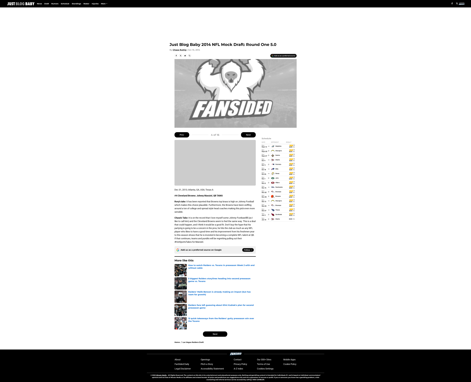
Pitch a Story (207, 364)
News (39, 4)
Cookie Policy (289, 364)
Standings (76, 4)
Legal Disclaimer (183, 368)
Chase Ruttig (179, 50)
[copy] (189, 55)
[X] (457, 3)
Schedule (65, 4)
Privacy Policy (240, 364)
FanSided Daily (182, 364)
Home (177, 342)
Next (248, 135)
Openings (205, 359)
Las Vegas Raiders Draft (193, 342)
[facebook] (452, 3)
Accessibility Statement (212, 368)
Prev (182, 135)
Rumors (54, 4)
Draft (46, 4)
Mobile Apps (289, 359)
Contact (237, 359)
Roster (86, 4)
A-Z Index (238, 368)
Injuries (95, 4)
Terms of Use (263, 364)
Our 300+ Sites (264, 359)
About (178, 359)
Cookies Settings (265, 368)
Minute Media (161, 375)
